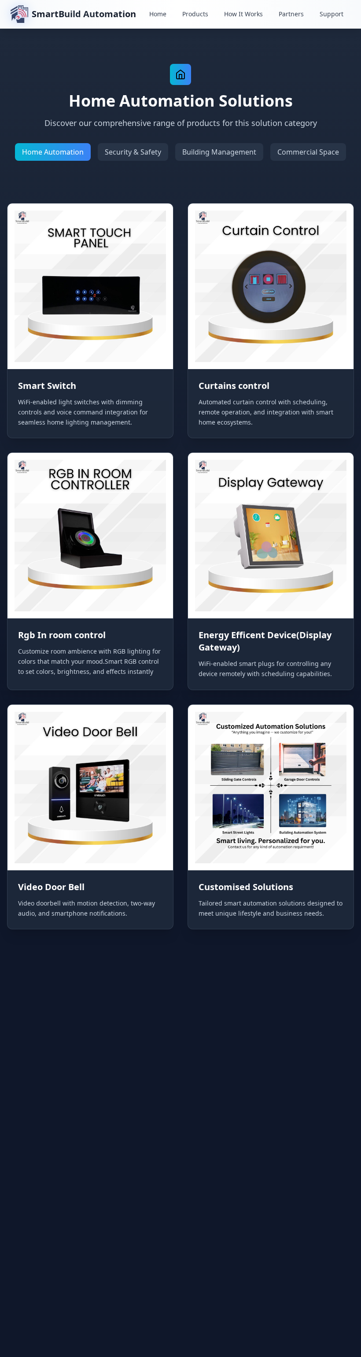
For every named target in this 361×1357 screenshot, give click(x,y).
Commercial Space (308, 152)
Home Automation (53, 152)
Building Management (219, 152)
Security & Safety (133, 152)
